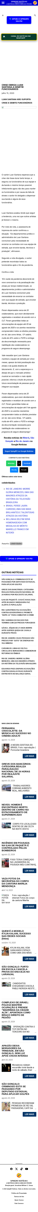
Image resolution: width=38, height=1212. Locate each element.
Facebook (27, 463)
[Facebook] (11, 1169)
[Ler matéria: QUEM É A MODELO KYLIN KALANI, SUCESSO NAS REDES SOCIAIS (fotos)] (31, 953)
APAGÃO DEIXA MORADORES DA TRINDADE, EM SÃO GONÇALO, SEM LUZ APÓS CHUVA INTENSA (15, 1050)
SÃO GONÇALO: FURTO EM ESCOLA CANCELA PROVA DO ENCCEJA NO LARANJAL (16, 971)
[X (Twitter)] (16, 1169)
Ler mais (29, 756)
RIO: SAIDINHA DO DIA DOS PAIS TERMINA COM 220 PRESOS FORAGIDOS (18, 621)
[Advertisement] (19, 62)
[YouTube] (26, 1169)
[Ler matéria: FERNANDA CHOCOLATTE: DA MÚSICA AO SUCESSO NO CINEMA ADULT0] (31, 750)
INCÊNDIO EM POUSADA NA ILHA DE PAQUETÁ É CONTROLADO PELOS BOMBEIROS (15, 847)
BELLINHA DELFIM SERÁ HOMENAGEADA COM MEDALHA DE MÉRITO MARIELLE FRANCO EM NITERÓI (18, 526)
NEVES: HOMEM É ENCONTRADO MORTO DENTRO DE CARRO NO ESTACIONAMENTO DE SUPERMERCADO (15, 809)
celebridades (16, 543)
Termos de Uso (19, 1196)
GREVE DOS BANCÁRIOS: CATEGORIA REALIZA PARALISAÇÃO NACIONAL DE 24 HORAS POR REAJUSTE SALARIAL (18, 592)
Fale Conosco (19, 1203)
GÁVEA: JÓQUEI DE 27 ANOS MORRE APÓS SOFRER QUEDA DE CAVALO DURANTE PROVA (17, 630)
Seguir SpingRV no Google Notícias (19, 451)
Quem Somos (19, 1200)
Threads (24, 470)
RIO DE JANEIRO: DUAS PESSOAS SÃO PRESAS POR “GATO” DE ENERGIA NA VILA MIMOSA (18, 640)
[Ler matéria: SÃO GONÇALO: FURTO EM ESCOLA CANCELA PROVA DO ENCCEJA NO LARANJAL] (31, 988)
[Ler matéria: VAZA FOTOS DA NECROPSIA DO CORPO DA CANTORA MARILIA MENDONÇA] (31, 900)
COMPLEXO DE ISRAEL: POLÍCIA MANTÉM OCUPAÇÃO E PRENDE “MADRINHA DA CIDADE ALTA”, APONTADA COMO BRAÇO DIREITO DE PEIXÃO (16, 1010)
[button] (3, 2)
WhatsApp (11, 463)
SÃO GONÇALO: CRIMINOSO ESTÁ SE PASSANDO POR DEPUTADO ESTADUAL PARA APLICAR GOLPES (18, 581)
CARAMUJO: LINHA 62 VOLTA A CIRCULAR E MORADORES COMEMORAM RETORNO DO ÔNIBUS (19, 650)
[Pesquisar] (35, 15)
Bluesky (14, 470)
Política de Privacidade (19, 1193)
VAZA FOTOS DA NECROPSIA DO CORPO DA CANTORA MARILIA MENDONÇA (15, 882)
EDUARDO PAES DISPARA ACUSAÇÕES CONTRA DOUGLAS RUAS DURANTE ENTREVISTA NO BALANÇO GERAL (18, 671)
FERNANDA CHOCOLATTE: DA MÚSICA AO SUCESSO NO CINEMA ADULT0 (16, 732)
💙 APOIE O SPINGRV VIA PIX (19, 20)
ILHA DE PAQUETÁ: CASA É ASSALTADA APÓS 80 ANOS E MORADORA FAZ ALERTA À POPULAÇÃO (18, 602)
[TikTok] (21, 1169)
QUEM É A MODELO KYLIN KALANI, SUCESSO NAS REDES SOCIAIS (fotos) (16, 935)
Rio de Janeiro (23, 441)
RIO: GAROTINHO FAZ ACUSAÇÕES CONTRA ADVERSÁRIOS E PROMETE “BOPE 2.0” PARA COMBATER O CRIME (18, 612)
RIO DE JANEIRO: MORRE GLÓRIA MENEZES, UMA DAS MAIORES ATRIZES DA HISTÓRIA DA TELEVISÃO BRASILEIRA (20, 496)
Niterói (26, 438)
